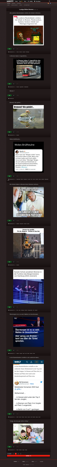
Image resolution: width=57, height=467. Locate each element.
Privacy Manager (31, 464)
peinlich (43, 179)
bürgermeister (30, 310)
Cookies (24, 464)
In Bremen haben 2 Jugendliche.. (18, 56)
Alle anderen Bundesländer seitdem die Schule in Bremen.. (25, 13)
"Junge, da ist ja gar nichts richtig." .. (20, 421)
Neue (25, 1)
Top (20, 1)
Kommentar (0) (11, 98)
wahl (23, 353)
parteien (18, 223)
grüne (28, 223)
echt (26, 353)
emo (31, 179)
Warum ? (12, 91)
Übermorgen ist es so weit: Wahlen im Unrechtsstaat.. (24, 314)
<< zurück (9, 453)
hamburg (22, 310)
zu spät (29, 179)
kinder (22, 179)
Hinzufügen (38, 1)
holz (17, 310)
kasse (40, 179)
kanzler (36, 310)
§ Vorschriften (19, 3)
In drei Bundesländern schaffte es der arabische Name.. (24, 357)
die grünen (21, 223)
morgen (21, 353)
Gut (9, 49)
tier (33, 310)
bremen (18, 135)
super (34, 179)
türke (34, 353)
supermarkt (18, 179)
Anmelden (8, 3)
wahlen (18, 353)
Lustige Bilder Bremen (26, 9)
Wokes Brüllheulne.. (15, 139)
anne (19, 310)
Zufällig (31, 1)
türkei (28, 353)
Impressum (27, 464)
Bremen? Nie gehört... (15, 102)
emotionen (25, 179)
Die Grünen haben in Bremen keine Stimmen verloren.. (24, 184)
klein (8, 180)
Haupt (16, 1)
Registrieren (13, 3)
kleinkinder (46, 179)
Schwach (14, 49)
